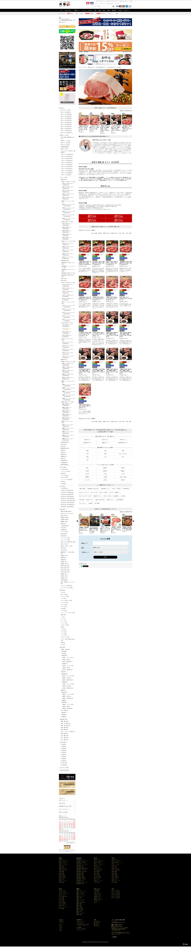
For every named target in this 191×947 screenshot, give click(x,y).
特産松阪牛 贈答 (80, 873)
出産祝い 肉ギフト (98, 894)
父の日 (105, 474)
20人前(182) (64, 764)
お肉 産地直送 (119, 499)
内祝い (87, 467)
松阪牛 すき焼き (62, 862)
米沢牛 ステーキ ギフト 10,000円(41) (68, 343)
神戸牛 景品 (96, 873)
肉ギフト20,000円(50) (66, 116)
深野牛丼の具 (101, 13)
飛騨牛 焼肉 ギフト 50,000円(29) (67, 418)
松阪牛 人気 (61, 879)
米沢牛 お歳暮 (115, 876)
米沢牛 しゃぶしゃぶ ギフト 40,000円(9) (68, 316)
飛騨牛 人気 (79, 911)
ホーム (80, 67)
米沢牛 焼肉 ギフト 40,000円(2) (67, 336)
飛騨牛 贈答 (79, 903)
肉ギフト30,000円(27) (67, 168)
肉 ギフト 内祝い (103, 492)
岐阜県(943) (64, 673)
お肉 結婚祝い (97, 890)
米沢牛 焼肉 (114, 867)
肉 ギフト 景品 (107, 496)
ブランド (84, 10)
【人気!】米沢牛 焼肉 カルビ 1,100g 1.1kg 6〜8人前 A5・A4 (98, 334)
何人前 (120, 10)
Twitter (97, 924)
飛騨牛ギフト (105, 442)
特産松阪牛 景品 (80, 874)
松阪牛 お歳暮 (62, 876)
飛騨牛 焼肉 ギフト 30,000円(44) (67, 411)
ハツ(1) (62, 616)
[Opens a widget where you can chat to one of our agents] (185, 944)
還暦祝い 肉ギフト (98, 899)
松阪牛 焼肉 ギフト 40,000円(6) (67, 235)
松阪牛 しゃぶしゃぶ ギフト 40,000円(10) (68, 215)
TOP (61, 10)
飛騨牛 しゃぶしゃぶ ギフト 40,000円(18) (68, 395)
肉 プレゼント (83, 503)
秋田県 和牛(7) (66, 659)
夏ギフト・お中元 (79, 13)
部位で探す (62, 590)
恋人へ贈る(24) (64, 739)
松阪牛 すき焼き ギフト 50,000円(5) (68, 198)
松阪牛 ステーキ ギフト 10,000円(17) (68, 244)
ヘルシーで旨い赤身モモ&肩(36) (67, 640)
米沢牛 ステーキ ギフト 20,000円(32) (68, 346)
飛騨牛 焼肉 (79, 897)
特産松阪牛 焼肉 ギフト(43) (68, 273)
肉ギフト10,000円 (116, 891)
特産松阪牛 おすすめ (81, 879)
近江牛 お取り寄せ (63, 896)
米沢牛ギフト (105, 439)
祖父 (87, 453)
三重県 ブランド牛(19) (68, 684)
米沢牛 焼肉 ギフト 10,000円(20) (67, 325)
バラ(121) (63, 629)
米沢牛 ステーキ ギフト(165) (67, 339)
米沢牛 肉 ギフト (91, 67)
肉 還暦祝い (116, 496)
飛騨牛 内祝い (79, 907)
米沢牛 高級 (114, 882)
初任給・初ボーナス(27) (67, 546)
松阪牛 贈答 (61, 871)
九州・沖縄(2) (64, 710)
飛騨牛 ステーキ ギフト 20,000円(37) (68, 429)
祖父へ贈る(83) (64, 727)
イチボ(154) (64, 631)
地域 (109, 10)
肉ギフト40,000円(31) (66, 120)
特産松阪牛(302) (65, 260)
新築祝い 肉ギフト (98, 897)
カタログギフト (68, 10)
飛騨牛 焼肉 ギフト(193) (68, 401)
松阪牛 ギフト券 (62, 868)
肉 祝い (95, 902)
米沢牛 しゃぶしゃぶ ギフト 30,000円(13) (68, 313)
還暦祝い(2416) (64, 563)
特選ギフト (77, 10)
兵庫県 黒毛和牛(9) (67, 708)
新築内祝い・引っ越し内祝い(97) (68, 553)
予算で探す (62, 486)
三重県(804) (64, 682)
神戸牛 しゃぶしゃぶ (98, 864)
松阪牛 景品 (61, 873)
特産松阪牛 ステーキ (81, 865)
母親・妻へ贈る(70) (65, 725)
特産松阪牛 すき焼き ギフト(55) (68, 263)
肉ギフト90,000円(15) (66, 130)
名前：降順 (128, 233)
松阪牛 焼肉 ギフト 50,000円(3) (67, 238)
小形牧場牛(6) (64, 462)
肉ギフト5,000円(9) (66, 112)
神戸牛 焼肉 (96, 867)
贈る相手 (114, 10)
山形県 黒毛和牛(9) (67, 669)
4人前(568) (63, 750)
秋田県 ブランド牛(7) (67, 657)
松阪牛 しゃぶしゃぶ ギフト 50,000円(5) (68, 219)
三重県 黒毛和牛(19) (67, 688)
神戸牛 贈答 (96, 871)
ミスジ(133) (64, 635)
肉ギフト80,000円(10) (67, 158)
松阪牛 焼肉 (61, 867)
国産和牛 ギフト (97, 496)
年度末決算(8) (64, 580)
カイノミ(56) (64, 604)
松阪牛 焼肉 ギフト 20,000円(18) (67, 228)
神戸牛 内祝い (97, 874)
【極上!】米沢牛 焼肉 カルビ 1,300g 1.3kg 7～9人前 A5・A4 (85, 406)
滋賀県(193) (64, 692)
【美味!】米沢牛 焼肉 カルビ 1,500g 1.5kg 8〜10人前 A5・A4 (112, 298)
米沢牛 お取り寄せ (116, 870)
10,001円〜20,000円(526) (67, 492)
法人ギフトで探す (64, 767)
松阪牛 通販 (82, 488)
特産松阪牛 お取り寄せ (93, 488)
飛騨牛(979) (64, 359)
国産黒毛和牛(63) (65, 448)
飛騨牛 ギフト (79, 890)
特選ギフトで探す (64, 135)
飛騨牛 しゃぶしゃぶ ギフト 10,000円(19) (68, 385)
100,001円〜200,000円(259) (68, 500)
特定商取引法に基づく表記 (65, 806)
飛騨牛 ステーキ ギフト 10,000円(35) (68, 425)
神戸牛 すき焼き (97, 862)
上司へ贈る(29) (64, 735)
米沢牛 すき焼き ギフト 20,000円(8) (68, 289)
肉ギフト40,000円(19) (67, 166)
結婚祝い (117, 13)
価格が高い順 (114, 233)
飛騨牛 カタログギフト (81, 891)
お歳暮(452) (64, 529)
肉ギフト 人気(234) (65, 142)
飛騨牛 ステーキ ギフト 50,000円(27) (68, 439)
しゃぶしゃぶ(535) (65, 471)
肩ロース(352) (64, 594)
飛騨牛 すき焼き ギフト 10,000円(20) (68, 364)
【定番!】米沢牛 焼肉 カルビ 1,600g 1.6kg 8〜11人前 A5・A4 (98, 298)
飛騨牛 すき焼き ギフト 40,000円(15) (68, 375)
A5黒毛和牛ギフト (87, 442)
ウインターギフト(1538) (67, 587)
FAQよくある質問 (63, 812)
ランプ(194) (64, 633)
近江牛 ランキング (63, 907)
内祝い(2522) (64, 515)
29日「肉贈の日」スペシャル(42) (68, 582)
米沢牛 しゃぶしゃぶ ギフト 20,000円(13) (68, 309)
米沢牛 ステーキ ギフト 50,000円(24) (68, 357)
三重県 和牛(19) (66, 686)
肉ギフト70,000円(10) (67, 160)
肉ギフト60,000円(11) (67, 162)
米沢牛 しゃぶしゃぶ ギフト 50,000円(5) (68, 320)
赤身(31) (63, 642)
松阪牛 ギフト (90, 499)
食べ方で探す (63, 467)
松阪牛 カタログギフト (64, 861)
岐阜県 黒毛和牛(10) (67, 680)
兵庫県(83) (64, 702)
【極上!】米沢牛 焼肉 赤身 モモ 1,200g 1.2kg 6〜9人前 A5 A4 (112, 263)
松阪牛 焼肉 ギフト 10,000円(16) (67, 224)
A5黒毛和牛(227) (65, 442)
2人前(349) (63, 746)
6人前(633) (63, 754)
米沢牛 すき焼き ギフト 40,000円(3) (68, 296)
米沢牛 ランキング (116, 880)
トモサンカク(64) (65, 637)
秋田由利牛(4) (64, 460)
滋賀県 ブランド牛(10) (68, 694)
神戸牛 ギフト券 (97, 868)
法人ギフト (126, 10)
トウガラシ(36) (64, 602)
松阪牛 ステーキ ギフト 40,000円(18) (68, 254)
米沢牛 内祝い (115, 874)
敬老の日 (70, 13)
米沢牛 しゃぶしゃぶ (116, 864)
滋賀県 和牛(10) (66, 696)
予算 (95, 10)
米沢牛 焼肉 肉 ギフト (101, 67)
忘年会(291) (64, 535)
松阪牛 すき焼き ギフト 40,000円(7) (68, 194)
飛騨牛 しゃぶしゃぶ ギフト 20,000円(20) (68, 388)
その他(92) (63, 483)
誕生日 (87, 471)
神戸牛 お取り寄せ (98, 870)
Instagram (97, 922)
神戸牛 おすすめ (97, 877)
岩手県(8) (64, 653)
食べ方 (90, 10)
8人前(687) (63, 758)
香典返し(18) (64, 578)
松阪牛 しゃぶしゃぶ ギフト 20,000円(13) (68, 208)
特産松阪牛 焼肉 (80, 867)
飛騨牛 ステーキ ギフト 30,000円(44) (68, 432)
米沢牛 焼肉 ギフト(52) (67, 322)
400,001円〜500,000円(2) (67, 506)
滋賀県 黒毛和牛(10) (67, 698)
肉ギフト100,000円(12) (67, 154)
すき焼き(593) (64, 469)
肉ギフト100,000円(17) (66, 132)
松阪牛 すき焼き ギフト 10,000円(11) (68, 184)
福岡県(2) (64, 712)
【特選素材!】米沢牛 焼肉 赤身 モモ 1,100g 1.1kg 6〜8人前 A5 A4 (126, 263)
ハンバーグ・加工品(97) (67, 479)
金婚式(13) (63, 559)
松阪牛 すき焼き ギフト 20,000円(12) (68, 187)
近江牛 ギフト (62, 890)
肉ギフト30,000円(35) (66, 118)
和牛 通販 (97, 503)
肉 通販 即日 (126, 488)
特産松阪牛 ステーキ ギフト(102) (68, 270)
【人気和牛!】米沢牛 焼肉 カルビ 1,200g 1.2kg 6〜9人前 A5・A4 (85, 334)
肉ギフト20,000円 (116, 893)
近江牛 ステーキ (62, 894)
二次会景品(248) (65, 525)
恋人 (87, 459)
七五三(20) (63, 527)
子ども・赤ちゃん (123, 453)
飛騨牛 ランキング (80, 913)
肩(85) (62, 627)
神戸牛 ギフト (97, 859)
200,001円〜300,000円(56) (67, 502)
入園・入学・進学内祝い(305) (68, 541)
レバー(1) (63, 618)
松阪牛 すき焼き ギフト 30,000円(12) (68, 191)
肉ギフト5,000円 (115, 890)
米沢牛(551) (64, 280)
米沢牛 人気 (114, 879)
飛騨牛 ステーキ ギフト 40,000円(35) (68, 436)
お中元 (123, 474)
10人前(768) (64, 762)
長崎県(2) (64, 716)
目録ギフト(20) (64, 148)
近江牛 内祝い (62, 900)
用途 (100, 10)
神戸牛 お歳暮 (97, 876)
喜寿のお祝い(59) (65, 567)
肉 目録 (123, 496)
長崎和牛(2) (64, 456)
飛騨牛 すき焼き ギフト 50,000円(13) (68, 378)
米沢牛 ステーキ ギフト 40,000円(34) (68, 353)
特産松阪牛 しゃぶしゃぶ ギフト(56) (68, 267)
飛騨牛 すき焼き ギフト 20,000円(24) (68, 368)
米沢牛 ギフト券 (115, 868)
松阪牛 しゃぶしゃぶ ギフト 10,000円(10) (68, 205)
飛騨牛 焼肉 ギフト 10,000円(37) (67, 404)
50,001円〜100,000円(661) (67, 498)
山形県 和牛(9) (66, 667)
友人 (123, 456)
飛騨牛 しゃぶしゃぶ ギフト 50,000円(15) (68, 399)
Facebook (97, 921)
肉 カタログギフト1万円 (85, 496)
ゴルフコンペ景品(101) (66, 585)
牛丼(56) (63, 481)
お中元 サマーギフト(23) (67, 513)
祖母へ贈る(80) (64, 729)
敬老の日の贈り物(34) (66, 511)
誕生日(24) (63, 523)
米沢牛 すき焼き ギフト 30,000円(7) (68, 292)
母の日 (87, 474)
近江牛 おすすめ (62, 903)
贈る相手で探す (64, 719)
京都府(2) (64, 700)
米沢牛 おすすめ (115, 877)
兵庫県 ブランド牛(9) (67, 704)
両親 (87, 450)
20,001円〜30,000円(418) (67, 494)
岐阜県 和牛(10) (66, 677)
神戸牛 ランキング (98, 880)
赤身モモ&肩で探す (64, 770)
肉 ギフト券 (94, 492)
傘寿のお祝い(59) (65, 565)
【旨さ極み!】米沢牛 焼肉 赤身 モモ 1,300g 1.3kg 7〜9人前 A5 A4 (98, 263)
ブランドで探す (64, 177)
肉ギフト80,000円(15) (66, 128)
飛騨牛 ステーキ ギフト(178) (67, 422)
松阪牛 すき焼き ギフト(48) (68, 181)
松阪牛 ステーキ (62, 865)
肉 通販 (90, 503)
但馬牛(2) (63, 458)
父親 (105, 450)
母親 (123, 450)
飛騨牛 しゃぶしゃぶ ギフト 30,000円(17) (68, 392)
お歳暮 (105, 477)
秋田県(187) (64, 655)
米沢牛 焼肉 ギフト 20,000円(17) (67, 329)
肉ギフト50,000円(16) (67, 164)
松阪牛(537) (64, 179)
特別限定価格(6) (65, 146)
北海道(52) (64, 651)
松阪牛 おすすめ (62, 877)
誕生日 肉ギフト (97, 896)
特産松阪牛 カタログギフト (82, 861)
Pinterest (97, 925)
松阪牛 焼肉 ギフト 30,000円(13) (67, 231)
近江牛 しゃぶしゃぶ (63, 893)
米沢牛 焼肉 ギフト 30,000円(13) (67, 332)
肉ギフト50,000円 (116, 897)
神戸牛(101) (64, 278)
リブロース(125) (65, 624)
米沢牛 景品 (114, 873)
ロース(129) (64, 606)
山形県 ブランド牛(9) (67, 665)
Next (133, 521)
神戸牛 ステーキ (97, 865)
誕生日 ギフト (110, 499)
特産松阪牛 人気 (80, 880)
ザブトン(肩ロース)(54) (66, 600)
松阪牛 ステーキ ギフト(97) (68, 241)
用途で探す (62, 509)
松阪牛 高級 (61, 882)
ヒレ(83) (63, 592)
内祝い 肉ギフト (97, 893)
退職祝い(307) (64, 521)
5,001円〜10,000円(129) (67, 490)
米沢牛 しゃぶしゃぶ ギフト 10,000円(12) (68, 306)
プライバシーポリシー (64, 809)
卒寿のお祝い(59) (65, 571)
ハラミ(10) (63, 598)
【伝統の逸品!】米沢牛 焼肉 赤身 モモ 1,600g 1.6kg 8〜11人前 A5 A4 (85, 263)
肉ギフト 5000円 (116, 488)
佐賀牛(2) (63, 452)
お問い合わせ (62, 803)
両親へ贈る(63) (64, 721)
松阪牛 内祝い (62, 874)
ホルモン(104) (64, 477)
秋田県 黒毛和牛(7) (67, 661)
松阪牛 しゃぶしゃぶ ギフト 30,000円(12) (68, 212)
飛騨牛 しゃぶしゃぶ (81, 894)
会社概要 (79, 927)
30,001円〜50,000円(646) (67, 496)
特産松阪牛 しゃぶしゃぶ (82, 864)
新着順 (100, 233)
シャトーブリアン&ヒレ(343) (68, 612)
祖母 (105, 453)
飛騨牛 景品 (79, 905)
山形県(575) (64, 663)
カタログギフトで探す (65, 110)
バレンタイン (87, 479)
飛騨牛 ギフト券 (80, 900)
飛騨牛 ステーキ (80, 896)
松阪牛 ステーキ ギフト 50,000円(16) (68, 258)
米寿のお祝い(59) (65, 569)
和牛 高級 (82, 499)
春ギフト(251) (64, 544)
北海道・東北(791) (65, 649)
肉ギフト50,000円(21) (66, 122)
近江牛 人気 (61, 905)
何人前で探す (63, 742)
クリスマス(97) (64, 531)
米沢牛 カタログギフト (117, 861)
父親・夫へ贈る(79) (65, 723)
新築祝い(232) (64, 555)
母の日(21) (63, 548)
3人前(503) (63, 748)
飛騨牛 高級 (79, 914)
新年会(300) (64, 533)
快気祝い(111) (64, 576)
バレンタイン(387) (65, 537)
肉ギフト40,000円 (116, 896)
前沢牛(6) (63, 446)
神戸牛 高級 (96, 882)
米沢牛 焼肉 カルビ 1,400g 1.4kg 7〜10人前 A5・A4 (126, 298)
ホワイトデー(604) (65, 539)
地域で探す (62, 647)
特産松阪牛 (90, 13)
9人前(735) (63, 760)
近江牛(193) (64, 444)
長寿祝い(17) (64, 561)
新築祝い (105, 471)
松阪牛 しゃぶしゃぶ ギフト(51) (68, 201)
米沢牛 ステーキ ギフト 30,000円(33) (68, 350)
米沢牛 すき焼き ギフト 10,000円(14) (68, 285)
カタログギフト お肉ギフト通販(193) (68, 151)
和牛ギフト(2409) (65, 144)
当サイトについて (63, 800)
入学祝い (105, 479)
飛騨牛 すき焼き (80, 893)
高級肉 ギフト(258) (65, 140)
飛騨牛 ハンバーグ (80, 899)
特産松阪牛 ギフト (105, 488)
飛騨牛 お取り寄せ (80, 902)
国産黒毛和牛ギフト (123, 442)
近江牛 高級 (61, 908)
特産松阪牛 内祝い (80, 876)
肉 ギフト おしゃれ (84, 492)
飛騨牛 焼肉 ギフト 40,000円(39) (67, 415)
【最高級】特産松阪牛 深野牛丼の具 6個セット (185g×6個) (127, 528)
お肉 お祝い (96, 891)
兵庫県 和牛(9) (66, 706)
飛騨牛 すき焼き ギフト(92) (68, 361)
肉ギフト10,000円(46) (66, 114)
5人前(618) (63, 752)
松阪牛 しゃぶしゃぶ (63, 864)
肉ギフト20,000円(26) (67, 170)
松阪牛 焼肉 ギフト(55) (67, 221)
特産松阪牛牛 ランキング (82, 882)
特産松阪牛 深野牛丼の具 (82, 868)
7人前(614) (63, 756)
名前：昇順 (121, 233)
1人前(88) (63, 744)
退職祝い (87, 477)
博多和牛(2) (64, 454)
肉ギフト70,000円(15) (66, 126)
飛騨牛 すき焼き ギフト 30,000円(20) (68, 371)
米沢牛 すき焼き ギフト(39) (68, 282)
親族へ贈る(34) (64, 733)
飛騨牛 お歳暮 (79, 908)
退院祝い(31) (64, 574)
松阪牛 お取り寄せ (100, 499)
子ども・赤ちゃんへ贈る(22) (68, 731)
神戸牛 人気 (96, 879)
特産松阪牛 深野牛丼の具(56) (68, 275)
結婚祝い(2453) (64, 517)
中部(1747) (63, 671)
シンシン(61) (64, 622)
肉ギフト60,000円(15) (66, 124)
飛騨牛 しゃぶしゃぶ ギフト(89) (68, 382)
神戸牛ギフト (123, 439)
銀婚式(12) (63, 557)
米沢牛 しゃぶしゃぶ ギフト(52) (68, 302)
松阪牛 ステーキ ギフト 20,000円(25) (68, 247)
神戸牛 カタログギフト (99, 861)
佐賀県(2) (64, 714)
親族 (87, 456)
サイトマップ (80, 930)
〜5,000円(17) (64, 488)
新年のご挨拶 (123, 477)
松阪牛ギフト (87, 439)
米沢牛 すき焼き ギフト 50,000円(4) (68, 299)
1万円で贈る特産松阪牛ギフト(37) (68, 138)
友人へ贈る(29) (64, 737)
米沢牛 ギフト (115, 859)
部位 (104, 10)
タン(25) (63, 644)
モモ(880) (63, 608)
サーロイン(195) (65, 596)
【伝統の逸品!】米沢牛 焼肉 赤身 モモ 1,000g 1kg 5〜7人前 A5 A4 (85, 298)
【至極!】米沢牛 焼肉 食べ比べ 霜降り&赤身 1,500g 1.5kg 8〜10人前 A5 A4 (105, 128)
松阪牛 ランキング (63, 880)
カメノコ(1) (64, 620)
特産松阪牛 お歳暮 (80, 877)
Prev (77, 521)
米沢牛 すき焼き (115, 862)
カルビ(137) (64, 610)
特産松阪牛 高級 (80, 883)
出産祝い (123, 467)
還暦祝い (123, 471)
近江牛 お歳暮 (62, 902)
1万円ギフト (110, 13)
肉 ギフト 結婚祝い (114, 492)
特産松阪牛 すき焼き (81, 862)
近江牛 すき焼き (62, 891)
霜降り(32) (63, 614)
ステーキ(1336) (64, 475)
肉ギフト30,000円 (116, 894)
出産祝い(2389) (64, 519)
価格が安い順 (106, 233)
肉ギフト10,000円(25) (67, 172)
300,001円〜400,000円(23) (67, 504)
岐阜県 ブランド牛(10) (68, 675)
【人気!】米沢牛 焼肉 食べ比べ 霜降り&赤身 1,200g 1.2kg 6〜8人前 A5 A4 (116, 128)
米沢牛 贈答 (114, 871)
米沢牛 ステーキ (115, 865)
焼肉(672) (63, 473)
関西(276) (63, 690)
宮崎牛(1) (63, 450)
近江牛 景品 (61, 899)
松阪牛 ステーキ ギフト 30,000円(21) (68, 251)
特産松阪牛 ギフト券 (81, 870)
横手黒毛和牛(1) (65, 464)
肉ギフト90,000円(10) (67, 156)
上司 (105, 456)
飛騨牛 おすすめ (80, 910)
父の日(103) (64, 550)
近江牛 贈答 (61, 897)
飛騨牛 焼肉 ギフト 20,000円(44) (67, 408)
